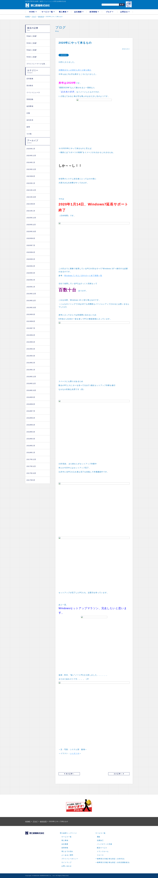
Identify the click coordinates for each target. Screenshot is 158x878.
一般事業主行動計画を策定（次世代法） (110, 859)
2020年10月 (31, 231)
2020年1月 (31, 287)
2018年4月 (31, 432)
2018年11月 (31, 383)
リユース (100, 855)
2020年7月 (31, 245)
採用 (28, 127)
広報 (28, 113)
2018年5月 (31, 425)
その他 (29, 134)
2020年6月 (31, 252)
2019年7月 (31, 328)
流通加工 (100, 840)
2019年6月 (31, 335)
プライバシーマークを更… (37, 64)
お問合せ (124, 12)
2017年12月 (31, 459)
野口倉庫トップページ (68, 833)
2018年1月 (31, 452)
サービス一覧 (48, 12)
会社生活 (30, 120)
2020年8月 (31, 238)
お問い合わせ (66, 866)
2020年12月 (31, 218)
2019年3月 (31, 356)
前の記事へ (69, 774)
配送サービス (102, 848)
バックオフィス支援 (104, 844)
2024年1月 (31, 162)
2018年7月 (31, 411)
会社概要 (78, 12)
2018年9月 (31, 397)
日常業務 (30, 78)
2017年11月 (31, 466)
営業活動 (30, 99)
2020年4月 (31, 266)
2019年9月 (31, 314)
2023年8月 (31, 176)
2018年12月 (31, 376)
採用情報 (94, 12)
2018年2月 (31, 445)
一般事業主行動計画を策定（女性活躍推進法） (113, 862)
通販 (98, 837)
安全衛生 (30, 85)
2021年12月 (31, 190)
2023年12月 (31, 169)
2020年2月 (31, 280)
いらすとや (74, 753)
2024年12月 (31, 155)
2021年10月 (31, 197)
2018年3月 (31, 439)
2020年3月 (31, 273)
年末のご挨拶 (32, 43)
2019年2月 (31, 363)
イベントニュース (33, 92)
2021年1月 (31, 211)
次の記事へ (118, 774)
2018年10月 (31, 390)
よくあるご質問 (67, 855)
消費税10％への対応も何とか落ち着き (75, 70)
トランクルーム (103, 851)
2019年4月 (31, 349)
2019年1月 (31, 370)
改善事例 (30, 106)
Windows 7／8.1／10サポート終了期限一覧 (83, 276)
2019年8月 (31, 321)
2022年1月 (31, 183)
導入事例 (63, 12)
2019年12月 (31, 293)
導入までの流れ (67, 851)
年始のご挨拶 (32, 36)
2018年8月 (31, 404)
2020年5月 (31, 259)
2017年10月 (31, 473)
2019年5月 (31, 342)
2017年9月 (31, 480)
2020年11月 (31, 224)
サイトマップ (66, 862)
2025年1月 (31, 149)
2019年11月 (31, 300)
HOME (32, 12)
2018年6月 (31, 418)
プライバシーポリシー (69, 859)
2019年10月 (31, 307)
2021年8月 (31, 204)
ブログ (109, 12)
